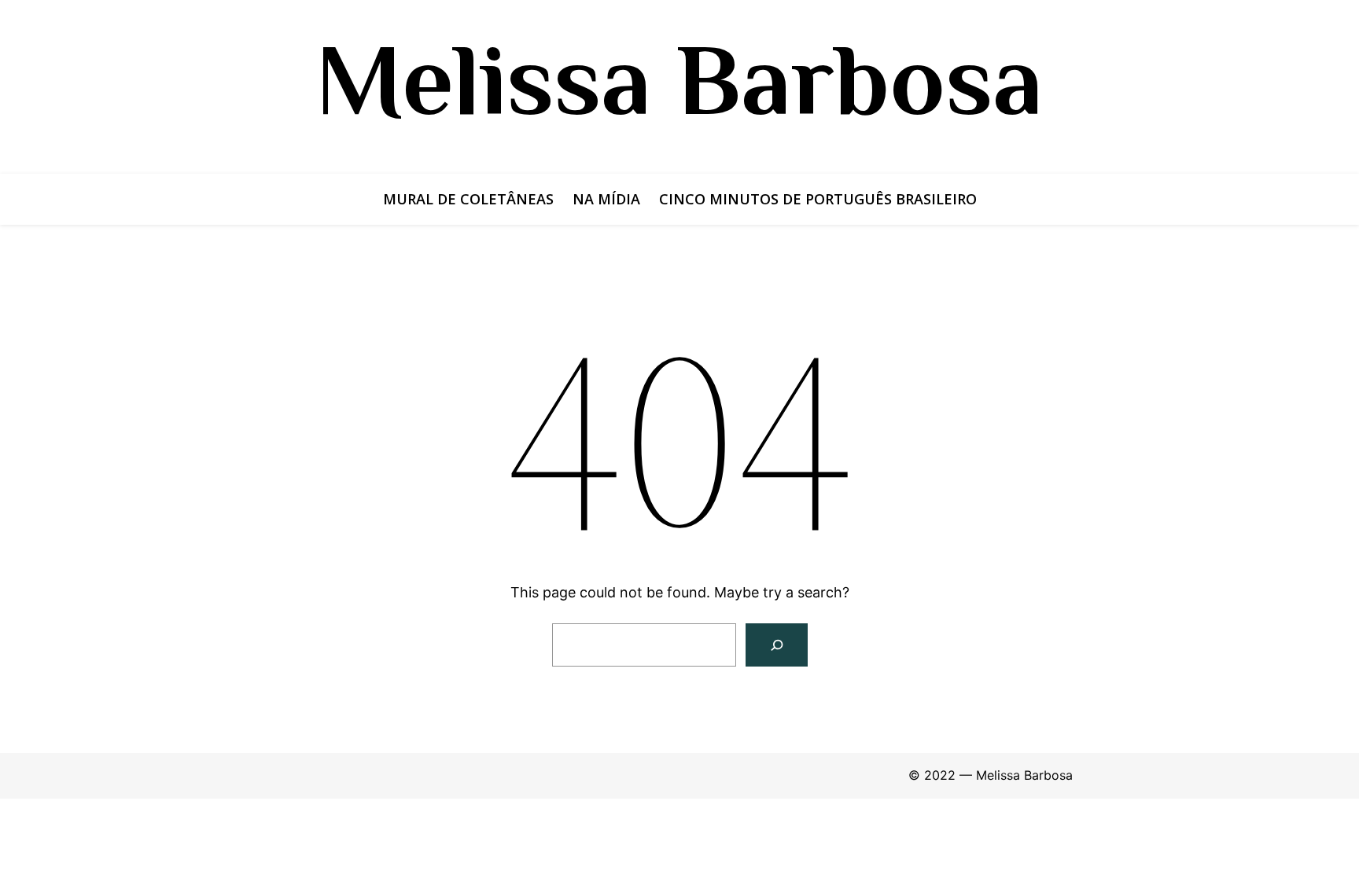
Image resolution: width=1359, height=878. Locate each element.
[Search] (777, 645)
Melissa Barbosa (679, 80)
